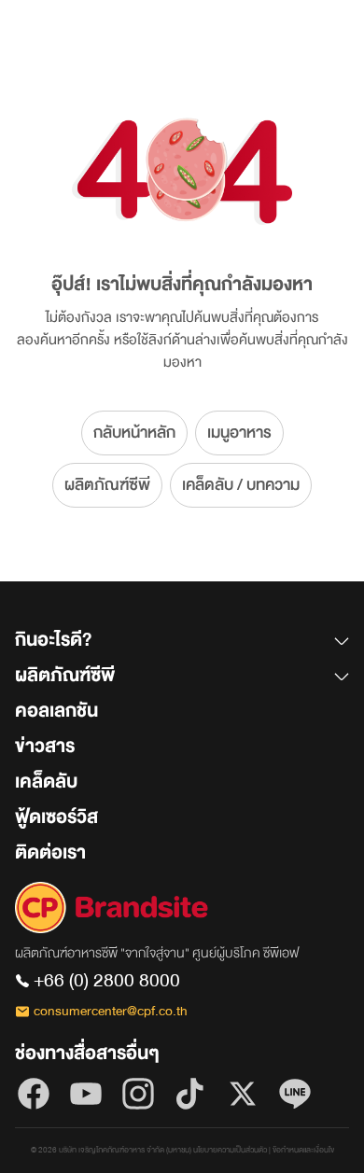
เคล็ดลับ (46, 781)
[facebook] (33, 1093)
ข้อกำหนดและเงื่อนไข (303, 1150)
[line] (295, 1093)
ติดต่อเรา (50, 852)
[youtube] (86, 1093)
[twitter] (242, 1093)
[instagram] (138, 1093)
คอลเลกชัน (56, 710)
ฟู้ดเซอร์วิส (56, 817)
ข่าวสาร (45, 746)
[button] (182, 644)
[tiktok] (190, 1093)
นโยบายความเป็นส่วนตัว (230, 1150)
